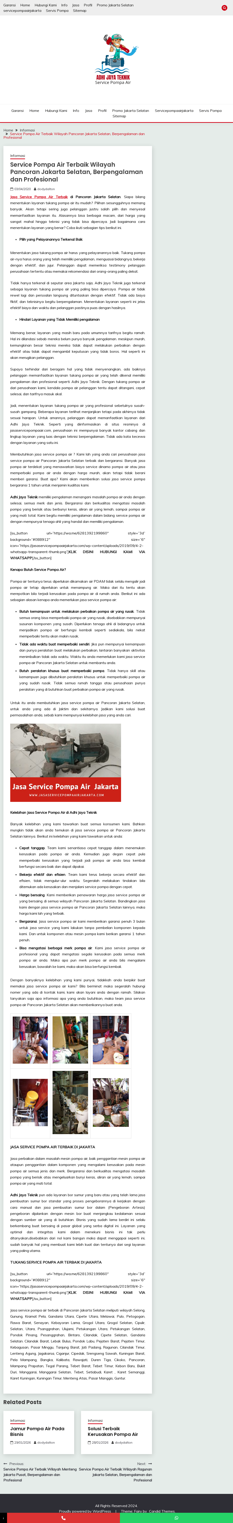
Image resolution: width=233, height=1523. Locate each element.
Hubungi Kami (46, 5)
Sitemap (79, 10)
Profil (88, 5)
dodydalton (46, 189)
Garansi (9, 5)
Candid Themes (162, 1511)
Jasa (75, 5)
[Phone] (63, 1518)
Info (64, 5)
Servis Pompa (57, 10)
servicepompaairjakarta (22, 10)
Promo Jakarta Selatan (115, 5)
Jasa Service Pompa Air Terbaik (39, 196)
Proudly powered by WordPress (85, 1511)
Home (25, 5)
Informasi (17, 156)
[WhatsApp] (176, 1518)
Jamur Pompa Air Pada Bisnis (37, 1431)
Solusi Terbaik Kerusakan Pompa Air (113, 1431)
